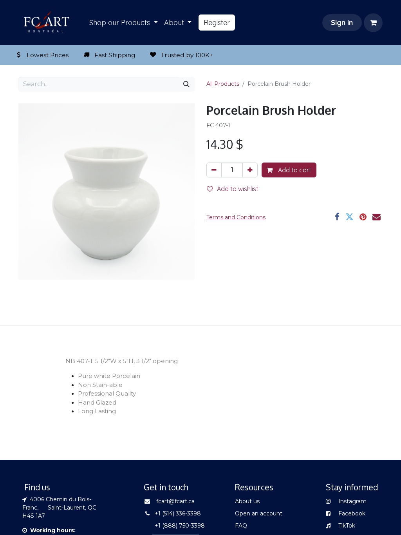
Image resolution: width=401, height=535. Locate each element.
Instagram (352, 501)
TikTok (346, 525)
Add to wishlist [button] (237, 189)
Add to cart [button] (293, 170)
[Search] (186, 84)
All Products (222, 83)
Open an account (258, 513)
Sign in (342, 22)
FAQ (241, 525)
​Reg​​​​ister (217, 22)
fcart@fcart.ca (175, 501)
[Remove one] (214, 170)
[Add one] (250, 170)
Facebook (351, 513)
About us (247, 501)
